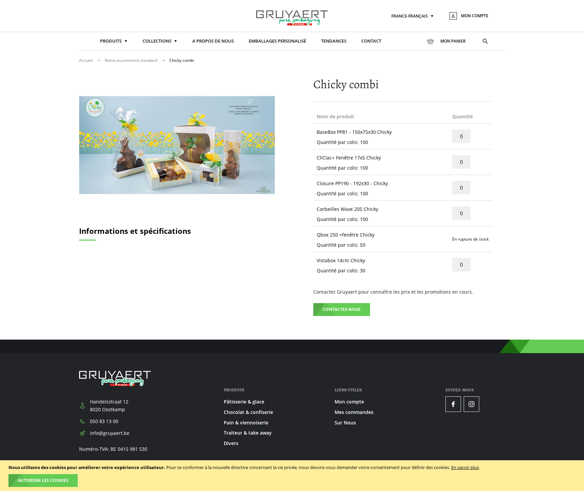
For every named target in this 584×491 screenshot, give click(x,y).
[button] (413, 16)
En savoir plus (465, 467)
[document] (292, 475)
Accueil (86, 60)
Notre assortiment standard (131, 60)
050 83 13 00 (104, 421)
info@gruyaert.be (109, 433)
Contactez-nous (342, 309)
